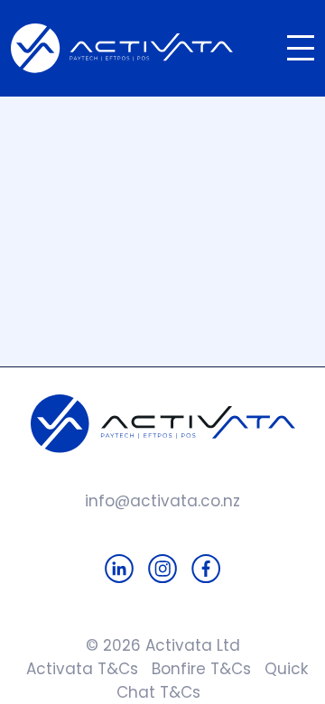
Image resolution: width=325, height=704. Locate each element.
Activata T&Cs (77, 669)
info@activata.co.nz (162, 501)
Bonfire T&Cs (194, 669)
